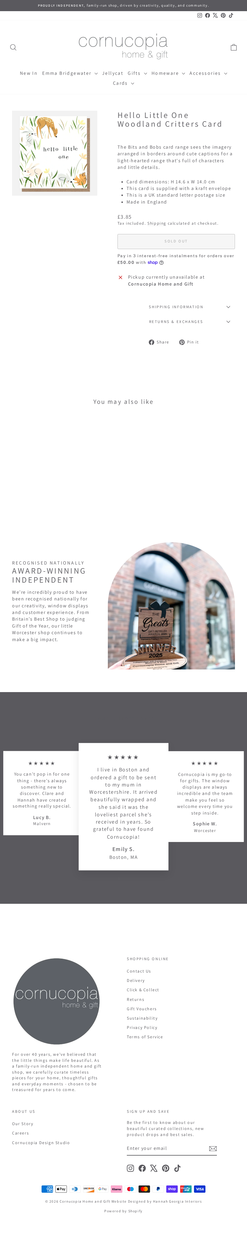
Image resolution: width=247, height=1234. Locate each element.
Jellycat (112, 73)
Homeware (166, 73)
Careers (20, 1133)
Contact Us (139, 971)
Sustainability (142, 1018)
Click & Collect (143, 989)
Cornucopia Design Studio (41, 1142)
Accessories (206, 73)
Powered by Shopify (123, 1211)
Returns (135, 999)
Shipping (156, 223)
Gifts (135, 73)
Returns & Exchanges (176, 321)
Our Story (22, 1123)
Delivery (136, 980)
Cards (121, 83)
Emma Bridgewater (67, 73)
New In (29, 73)
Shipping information (176, 306)
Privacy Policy (142, 1027)
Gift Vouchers (142, 1008)
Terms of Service (145, 1036)
